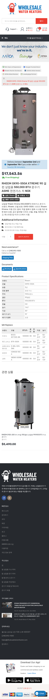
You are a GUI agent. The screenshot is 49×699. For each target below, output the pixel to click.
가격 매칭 (5, 528)
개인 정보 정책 (7, 552)
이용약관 (5, 548)
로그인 (30, 30)
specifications (20, 269)
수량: (3, 237)
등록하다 (29, 28)
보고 (3, 532)
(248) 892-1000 (15, 251)
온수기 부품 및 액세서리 (10, 586)
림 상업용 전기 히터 (8, 574)
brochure (7, 269)
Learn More (31, 673)
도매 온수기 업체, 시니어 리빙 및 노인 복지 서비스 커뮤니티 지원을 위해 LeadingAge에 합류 (30, 615)
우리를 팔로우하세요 (34, 38)
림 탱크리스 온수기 (8, 578)
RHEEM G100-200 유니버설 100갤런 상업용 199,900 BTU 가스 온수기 (24, 436)
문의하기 (5, 515)
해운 (3, 523)
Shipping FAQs (8, 258)
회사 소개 (5, 511)
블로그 (4, 536)
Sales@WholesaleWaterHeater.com (14, 640)
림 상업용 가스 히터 (8, 569)
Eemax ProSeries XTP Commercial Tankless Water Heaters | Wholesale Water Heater (28, 605)
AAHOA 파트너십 (8, 544)
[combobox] (24, 21)
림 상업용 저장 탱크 (8, 582)
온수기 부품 (6, 590)
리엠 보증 (5, 540)
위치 (3, 519)
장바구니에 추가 (23, 237)
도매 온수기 (27, 688)
